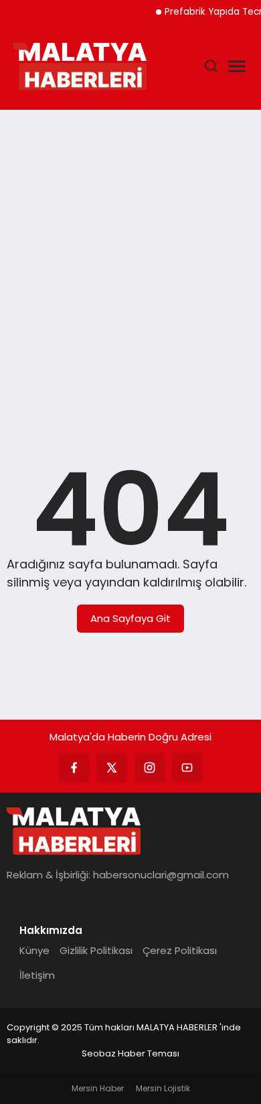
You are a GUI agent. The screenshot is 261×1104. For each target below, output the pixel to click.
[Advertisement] (130, 260)
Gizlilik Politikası (96, 950)
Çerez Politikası (180, 950)
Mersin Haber (98, 1088)
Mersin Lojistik (163, 1088)
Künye (34, 950)
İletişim (37, 975)
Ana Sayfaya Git (130, 618)
